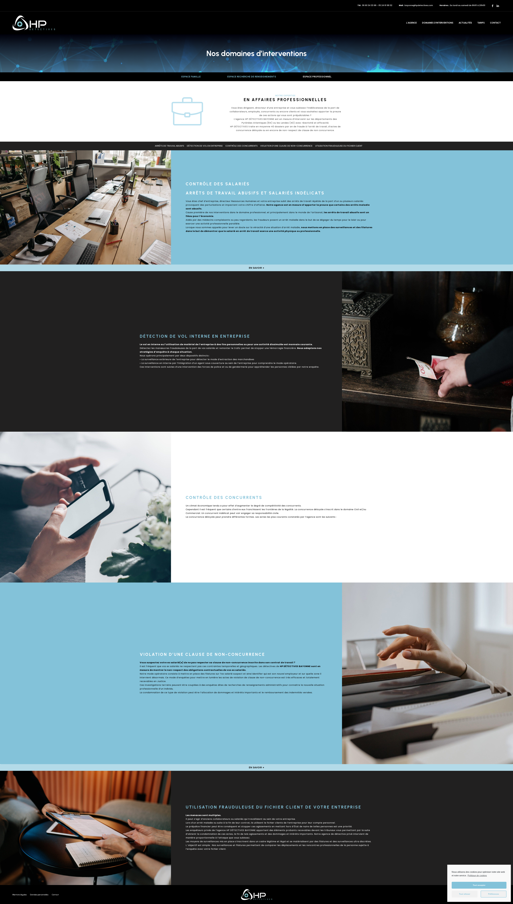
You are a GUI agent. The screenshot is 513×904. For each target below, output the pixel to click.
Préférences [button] (493, 894)
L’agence (411, 22)
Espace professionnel (317, 76)
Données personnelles (39, 895)
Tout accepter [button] (479, 885)
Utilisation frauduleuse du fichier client (338, 145)
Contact (495, 22)
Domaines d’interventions (437, 22)
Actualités (465, 22)
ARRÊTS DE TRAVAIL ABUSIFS (169, 145)
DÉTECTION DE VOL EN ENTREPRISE (205, 145)
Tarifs (481, 22)
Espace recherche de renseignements (251, 76)
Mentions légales (19, 895)
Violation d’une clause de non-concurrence (286, 145)
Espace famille (191, 76)
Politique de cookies (477, 875)
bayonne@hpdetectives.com (419, 5)
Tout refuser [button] (464, 894)
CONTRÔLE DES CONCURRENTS (241, 145)
